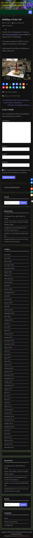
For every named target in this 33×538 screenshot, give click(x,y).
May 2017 (7, 399)
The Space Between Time (14, 34)
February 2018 (8, 368)
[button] (3, 84)
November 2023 (9, 292)
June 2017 (7, 396)
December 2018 (9, 341)
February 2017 (8, 409)
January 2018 (8, 371)
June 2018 (7, 354)
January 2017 (8, 413)
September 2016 (9, 427)
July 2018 (7, 351)
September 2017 (9, 385)
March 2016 (8, 437)
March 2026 (8, 261)
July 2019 (7, 323)
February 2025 (8, 279)
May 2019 (7, 330)
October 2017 (8, 382)
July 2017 (7, 392)
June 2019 (7, 327)
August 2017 (8, 389)
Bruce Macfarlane (19, 23)
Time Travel (16, 96)
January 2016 (8, 444)
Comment (6, 121)
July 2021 (7, 306)
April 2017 (7, 402)
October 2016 (8, 423)
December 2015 (9, 447)
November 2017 (9, 378)
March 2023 (8, 299)
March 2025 (8, 275)
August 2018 (8, 347)
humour (6, 96)
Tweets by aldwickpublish (12, 187)
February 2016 (8, 440)
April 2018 (7, 361)
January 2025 (8, 282)
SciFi (11, 96)
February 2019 (8, 334)
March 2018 (8, 365)
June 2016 (7, 430)
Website (5, 162)
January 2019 (8, 337)
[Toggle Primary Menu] (30, 12)
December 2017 (9, 375)
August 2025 (8, 272)
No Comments (8, 26)
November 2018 (9, 344)
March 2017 (8, 406)
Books (6, 518)
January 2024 (8, 289)
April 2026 (7, 258)
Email (4, 154)
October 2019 (8, 320)
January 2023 (8, 303)
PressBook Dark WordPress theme (20, 536)
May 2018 (7, 358)
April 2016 (7, 433)
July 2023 (7, 296)
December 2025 (9, 265)
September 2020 (9, 313)
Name (4, 146)
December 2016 (9, 416)
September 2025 (9, 268)
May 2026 (7, 254)
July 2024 (7, 285)
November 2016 (9, 420)
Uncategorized (8, 525)
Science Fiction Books (10, 92)
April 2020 (7, 316)
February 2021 (8, 310)
